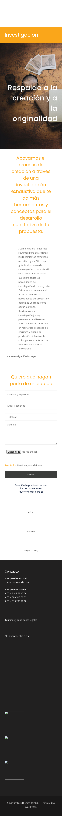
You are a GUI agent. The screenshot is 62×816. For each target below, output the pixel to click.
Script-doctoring (31, 550)
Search (56, 13)
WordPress (30, 806)
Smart (10, 802)
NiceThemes (23, 802)
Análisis (31, 512)
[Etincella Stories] (25, 13)
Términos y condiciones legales (21, 619)
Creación (31, 531)
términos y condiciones (29, 465)
